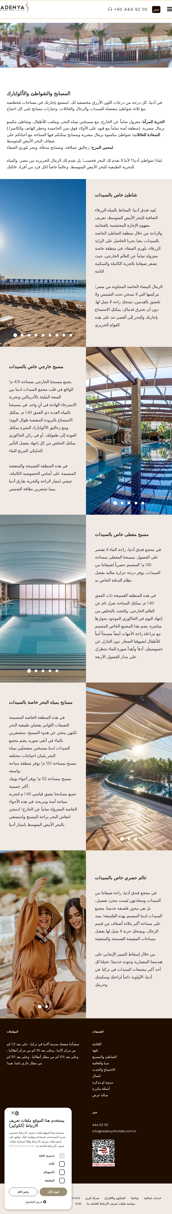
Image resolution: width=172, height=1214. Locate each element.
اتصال (96, 1075)
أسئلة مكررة (101, 1088)
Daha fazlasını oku (22, 1146)
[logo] (14, 7)
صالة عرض (100, 1095)
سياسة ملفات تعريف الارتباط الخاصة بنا (111, 1203)
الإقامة (96, 1044)
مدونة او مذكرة (102, 1082)
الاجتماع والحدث (103, 1069)
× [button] (13, 1113)
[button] (38, 1202)
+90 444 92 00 (131, 9)
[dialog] (38, 1159)
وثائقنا (134, 1198)
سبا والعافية (100, 1063)
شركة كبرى (92, 1198)
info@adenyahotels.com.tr (114, 1131)
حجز (156, 9)
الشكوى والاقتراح (115, 1198)
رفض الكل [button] (23, 1192)
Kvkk (78, 1203)
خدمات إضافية (152, 1198)
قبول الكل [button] (53, 1192)
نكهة (95, 1050)
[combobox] (17, 1113)
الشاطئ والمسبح (104, 1056)
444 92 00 (100, 1124)
